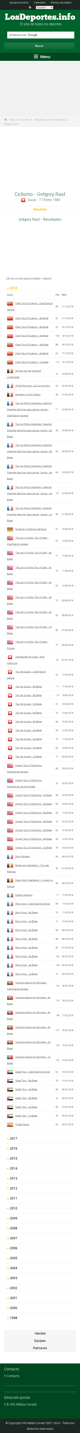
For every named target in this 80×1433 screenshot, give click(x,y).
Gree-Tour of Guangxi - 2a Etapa (31, 353)
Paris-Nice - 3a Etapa (26, 956)
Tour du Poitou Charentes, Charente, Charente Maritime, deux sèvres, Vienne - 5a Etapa (29, 430)
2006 (13, 1248)
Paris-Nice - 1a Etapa (26, 973)
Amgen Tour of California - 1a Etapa (33, 847)
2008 (13, 1228)
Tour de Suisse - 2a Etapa (28, 747)
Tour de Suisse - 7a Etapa (28, 703)
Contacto (12, 1376)
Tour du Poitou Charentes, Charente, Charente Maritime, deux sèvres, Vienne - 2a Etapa (29, 493)
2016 (13, 1148)
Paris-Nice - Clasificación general (32, 903)
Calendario (40, 2)
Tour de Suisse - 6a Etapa (28, 712)
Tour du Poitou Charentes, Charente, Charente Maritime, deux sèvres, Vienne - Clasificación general (29, 409)
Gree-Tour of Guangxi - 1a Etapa (31, 361)
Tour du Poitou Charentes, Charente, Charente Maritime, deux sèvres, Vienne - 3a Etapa (29, 451)
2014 (13, 1168)
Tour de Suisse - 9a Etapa (28, 686)
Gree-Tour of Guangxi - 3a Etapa (31, 344)
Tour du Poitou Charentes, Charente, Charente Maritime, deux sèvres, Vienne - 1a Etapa (29, 514)
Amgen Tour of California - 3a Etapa (33, 830)
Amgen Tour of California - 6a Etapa (33, 803)
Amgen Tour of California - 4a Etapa (33, 821)
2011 (13, 1198)
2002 (13, 1288)
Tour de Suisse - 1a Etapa (28, 756)
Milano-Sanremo (23, 894)
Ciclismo (24, 119)
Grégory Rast (11, 124)
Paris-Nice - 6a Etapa (26, 929)
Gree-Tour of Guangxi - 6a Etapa (31, 318)
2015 (13, 1158)
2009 (13, 1218)
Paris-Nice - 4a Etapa (26, 947)
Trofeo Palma (22, 1124)
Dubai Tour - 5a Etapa (26, 1080)
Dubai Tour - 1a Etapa (26, 1115)
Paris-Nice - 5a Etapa (26, 938)
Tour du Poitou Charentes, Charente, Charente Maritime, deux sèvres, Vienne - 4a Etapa (29, 472)
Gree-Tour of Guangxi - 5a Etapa (31, 326)
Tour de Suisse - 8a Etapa (28, 695)
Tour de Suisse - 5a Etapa (28, 721)
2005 (13, 1258)
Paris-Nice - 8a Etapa (26, 912)
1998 (13, 1318)
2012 (13, 1188)
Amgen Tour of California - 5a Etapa (33, 812)
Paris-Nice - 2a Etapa (26, 964)
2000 (13, 1308)
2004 (13, 1268)
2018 (13, 288)
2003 (13, 1278)
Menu (44, 56)
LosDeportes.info (40, 17)
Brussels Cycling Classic (28, 394)
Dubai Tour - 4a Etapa (26, 1089)
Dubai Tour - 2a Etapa (26, 1106)
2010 (13, 1208)
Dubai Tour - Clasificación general (32, 1071)
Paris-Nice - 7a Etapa (26, 921)
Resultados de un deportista (49, 119)
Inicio (13, 119)
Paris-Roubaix (22, 856)
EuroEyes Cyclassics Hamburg (30, 528)
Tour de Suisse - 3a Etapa (28, 738)
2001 (13, 1298)
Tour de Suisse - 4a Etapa (28, 730)
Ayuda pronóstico (19, 2)
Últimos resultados (61, 2)
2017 (13, 1138)
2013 (13, 1178)
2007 (13, 1238)
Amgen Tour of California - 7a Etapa (33, 795)
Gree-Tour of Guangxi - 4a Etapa (31, 335)
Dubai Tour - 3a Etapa (26, 1097)
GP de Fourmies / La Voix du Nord (32, 385)
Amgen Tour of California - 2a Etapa (33, 838)
